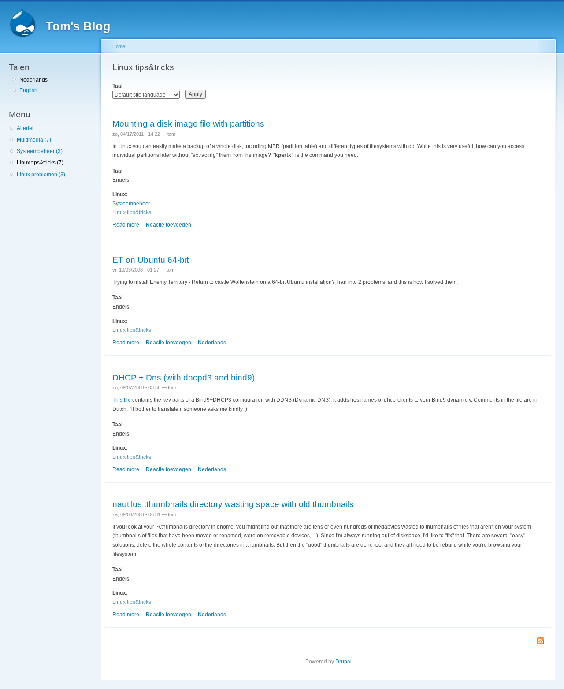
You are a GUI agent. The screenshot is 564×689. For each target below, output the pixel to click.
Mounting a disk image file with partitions (188, 123)
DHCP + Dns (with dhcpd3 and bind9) (183, 377)
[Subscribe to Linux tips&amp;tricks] (540, 642)
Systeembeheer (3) (40, 151)
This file (121, 400)
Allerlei (25, 128)
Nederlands (33, 80)
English (28, 90)
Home (118, 46)
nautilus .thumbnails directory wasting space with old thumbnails (233, 504)
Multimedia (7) (34, 140)
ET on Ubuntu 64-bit (150, 259)
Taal (117, 86)
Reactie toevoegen (168, 225)
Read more (125, 225)
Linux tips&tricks (131, 212)
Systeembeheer (131, 204)
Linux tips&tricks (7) (40, 163)
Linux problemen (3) (41, 174)
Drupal (343, 662)
